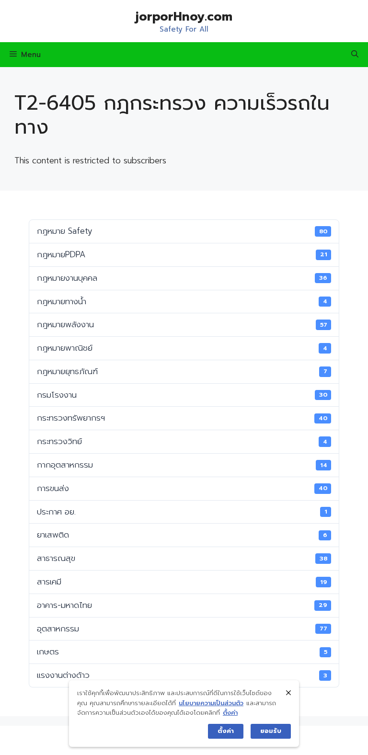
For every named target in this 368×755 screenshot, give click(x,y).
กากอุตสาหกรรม (182, 464)
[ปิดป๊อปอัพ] (288, 692)
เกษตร (182, 651)
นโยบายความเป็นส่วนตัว (211, 703)
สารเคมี (182, 581)
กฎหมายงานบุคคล (182, 278)
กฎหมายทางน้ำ (182, 301)
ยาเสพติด (182, 534)
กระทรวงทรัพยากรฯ (182, 418)
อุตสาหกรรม (182, 628)
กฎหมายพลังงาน (182, 324)
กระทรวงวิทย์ (182, 441)
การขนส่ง (182, 488)
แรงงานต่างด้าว (182, 675)
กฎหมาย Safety (182, 231)
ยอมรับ (270, 730)
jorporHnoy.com (184, 17)
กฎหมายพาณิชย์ (182, 348)
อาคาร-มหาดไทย (182, 605)
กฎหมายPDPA (182, 254)
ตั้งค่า (230, 712)
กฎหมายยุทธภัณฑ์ (182, 371)
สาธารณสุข (182, 558)
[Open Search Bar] (355, 54)
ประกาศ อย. (182, 511)
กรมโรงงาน (182, 395)
